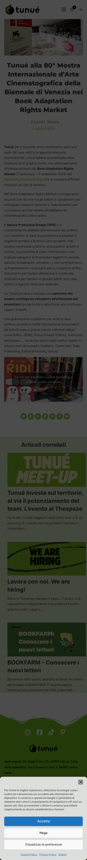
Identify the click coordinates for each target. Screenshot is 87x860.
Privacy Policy (47, 854)
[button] (81, 782)
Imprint (62, 854)
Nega (43, 833)
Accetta (43, 821)
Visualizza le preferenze (43, 844)
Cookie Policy (29, 854)
